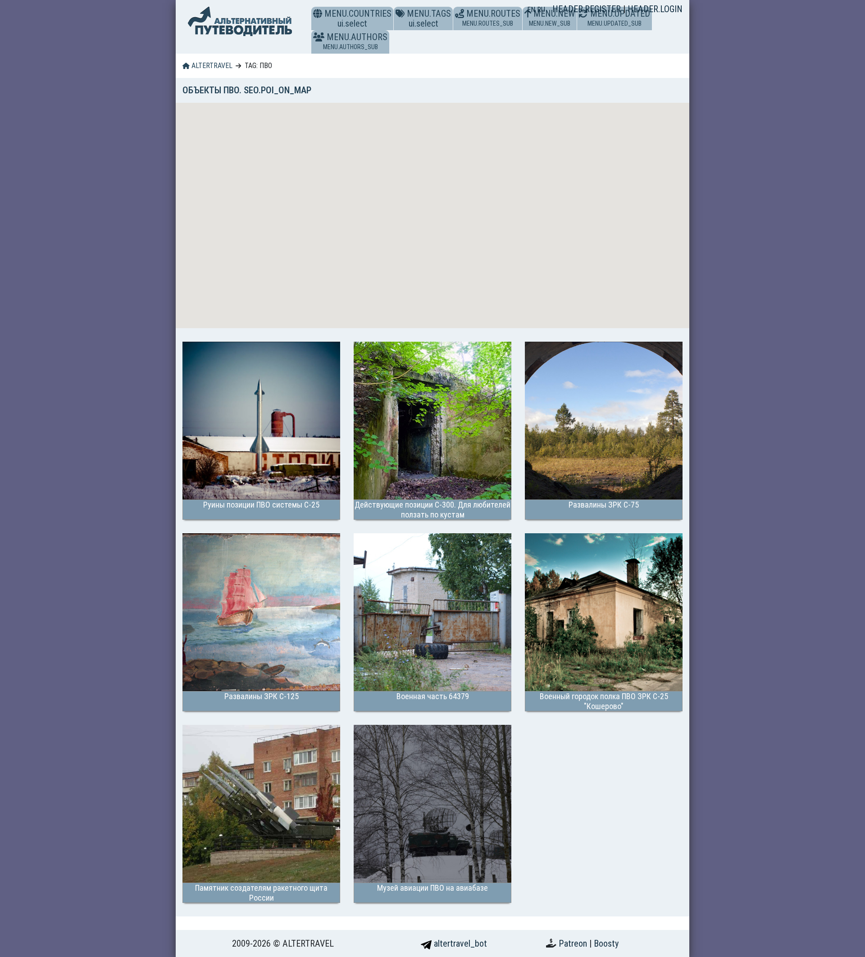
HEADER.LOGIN (655, 9)
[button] (318, 36)
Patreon (574, 943)
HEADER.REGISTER (587, 9)
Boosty (606, 943)
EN (532, 9)
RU (541, 9)
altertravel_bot (459, 943)
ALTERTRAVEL (211, 65)
